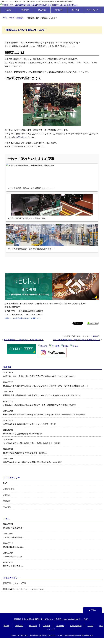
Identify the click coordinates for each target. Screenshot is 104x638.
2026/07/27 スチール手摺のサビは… (13, 554)
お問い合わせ (92, 10)
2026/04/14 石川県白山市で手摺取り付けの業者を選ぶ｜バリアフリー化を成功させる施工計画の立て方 (42, 393)
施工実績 (42, 10)
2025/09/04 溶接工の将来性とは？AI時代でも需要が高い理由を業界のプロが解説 (32, 460)
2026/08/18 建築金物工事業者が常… (13, 545)
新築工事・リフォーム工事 (14, 583)
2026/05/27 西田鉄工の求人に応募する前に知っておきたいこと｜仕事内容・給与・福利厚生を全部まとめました (45, 384)
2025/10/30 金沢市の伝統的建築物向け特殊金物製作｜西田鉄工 (25, 451)
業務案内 (25, 10)
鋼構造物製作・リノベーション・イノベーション (24, 589)
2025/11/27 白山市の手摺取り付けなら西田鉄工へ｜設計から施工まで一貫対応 (31, 441)
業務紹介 (20, 17)
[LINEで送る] (93, 323)
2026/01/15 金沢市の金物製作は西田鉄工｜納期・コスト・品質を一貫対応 (29, 422)
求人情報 (7, 506)
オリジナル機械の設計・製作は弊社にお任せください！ (76, 339)
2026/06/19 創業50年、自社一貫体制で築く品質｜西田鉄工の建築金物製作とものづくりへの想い (39, 374)
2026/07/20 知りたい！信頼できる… (13, 564)
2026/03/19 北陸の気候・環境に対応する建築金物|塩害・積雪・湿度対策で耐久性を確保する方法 (39, 403)
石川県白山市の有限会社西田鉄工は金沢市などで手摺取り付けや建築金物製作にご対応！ (52, 619)
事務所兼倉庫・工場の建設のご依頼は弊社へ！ (23, 339)
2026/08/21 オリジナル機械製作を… (13, 535)
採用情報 (59, 10)
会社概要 (75, 10)
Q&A (5, 483)
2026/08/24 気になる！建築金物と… (13, 526)
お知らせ (7, 495)
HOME (8, 10)
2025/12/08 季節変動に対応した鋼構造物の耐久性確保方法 (23, 431)
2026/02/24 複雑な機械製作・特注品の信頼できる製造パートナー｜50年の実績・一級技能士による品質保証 (44, 412)
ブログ (11, 17)
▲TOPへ (92, 610)
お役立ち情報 (8, 489)
